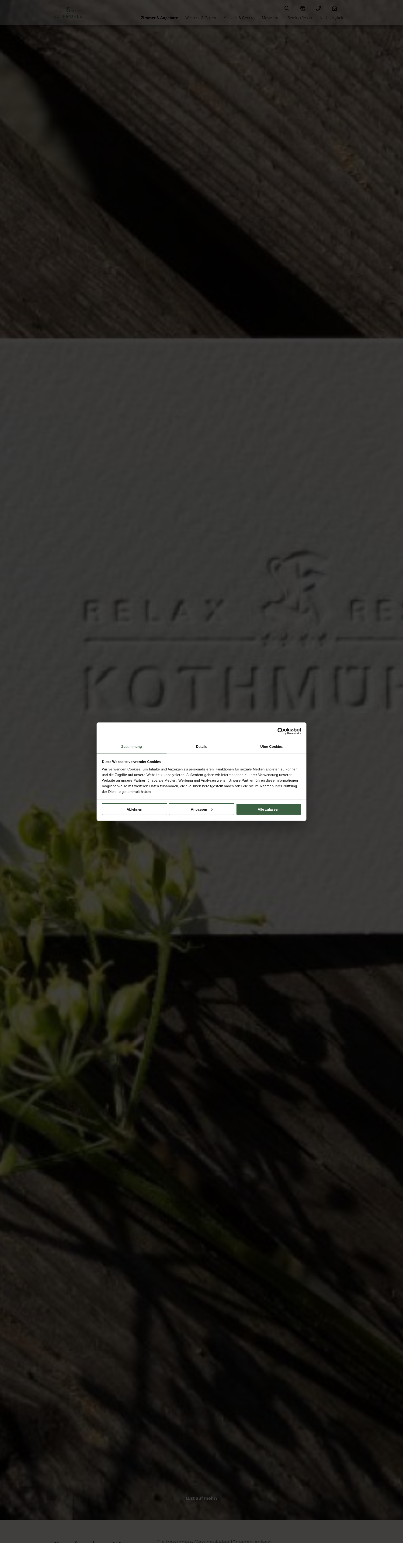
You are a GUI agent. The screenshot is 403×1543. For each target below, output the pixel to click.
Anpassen (199, 809)
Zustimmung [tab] (131, 746)
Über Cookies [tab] (271, 746)
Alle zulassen (268, 809)
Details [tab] (201, 746)
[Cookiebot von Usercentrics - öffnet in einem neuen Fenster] (281, 731)
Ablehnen (134, 809)
